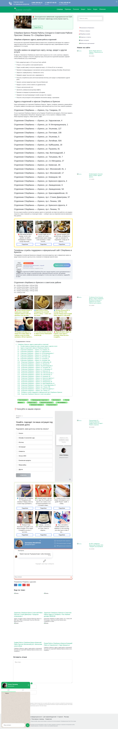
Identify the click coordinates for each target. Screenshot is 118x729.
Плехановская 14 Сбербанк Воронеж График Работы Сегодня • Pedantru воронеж (96, 422)
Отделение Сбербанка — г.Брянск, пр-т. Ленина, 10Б (33, 387)
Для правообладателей (49, 716)
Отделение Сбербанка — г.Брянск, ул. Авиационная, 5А (34, 381)
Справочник (48, 719)
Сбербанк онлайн (85, 34)
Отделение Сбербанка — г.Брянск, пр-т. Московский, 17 (34, 374)
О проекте (60, 716)
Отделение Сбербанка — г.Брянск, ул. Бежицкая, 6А (33, 376)
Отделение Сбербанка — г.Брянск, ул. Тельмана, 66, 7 (34, 367)
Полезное (76, 9)
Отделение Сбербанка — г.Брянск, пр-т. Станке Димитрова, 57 (36, 385)
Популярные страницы (37, 719)
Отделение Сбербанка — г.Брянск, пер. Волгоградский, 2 (35, 365)
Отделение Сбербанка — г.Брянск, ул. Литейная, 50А (33, 360)
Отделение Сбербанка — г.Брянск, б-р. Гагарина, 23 (33, 349)
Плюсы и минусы (85, 31)
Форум (95, 9)
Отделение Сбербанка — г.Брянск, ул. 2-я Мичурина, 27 (34, 369)
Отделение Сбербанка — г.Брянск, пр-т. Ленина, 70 (33, 390)
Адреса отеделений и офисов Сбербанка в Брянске (33, 348)
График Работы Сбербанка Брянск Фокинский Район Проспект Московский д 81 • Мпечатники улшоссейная (28, 644)
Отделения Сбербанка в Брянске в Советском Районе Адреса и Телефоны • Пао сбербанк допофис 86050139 (57, 614)
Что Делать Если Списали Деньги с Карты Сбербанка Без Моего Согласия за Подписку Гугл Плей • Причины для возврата (96, 300)
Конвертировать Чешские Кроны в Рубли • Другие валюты (96, 175)
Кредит (83, 9)
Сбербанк (60, 9)
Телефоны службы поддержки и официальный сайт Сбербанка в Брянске (39, 392)
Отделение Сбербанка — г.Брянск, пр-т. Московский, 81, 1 (35, 372)
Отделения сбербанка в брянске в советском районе (33, 394)
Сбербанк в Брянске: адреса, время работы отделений (32, 344)
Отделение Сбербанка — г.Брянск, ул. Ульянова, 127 (33, 355)
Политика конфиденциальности (33, 716)
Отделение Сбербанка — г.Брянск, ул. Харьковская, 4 (33, 351)
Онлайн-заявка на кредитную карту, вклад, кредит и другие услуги (37, 346)
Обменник (102, 9)
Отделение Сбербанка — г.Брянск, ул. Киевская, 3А (33, 371)
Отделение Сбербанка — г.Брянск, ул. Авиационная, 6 (34, 380)
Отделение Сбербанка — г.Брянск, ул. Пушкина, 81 (33, 364)
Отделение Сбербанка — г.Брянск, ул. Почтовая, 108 (33, 356)
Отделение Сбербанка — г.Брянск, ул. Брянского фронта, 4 (35, 378)
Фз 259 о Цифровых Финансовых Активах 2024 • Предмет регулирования (96, 545)
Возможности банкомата (87, 27)
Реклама (66, 716)
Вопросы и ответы (85, 37)
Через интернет (84, 40)
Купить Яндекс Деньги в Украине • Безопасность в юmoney (96, 52)
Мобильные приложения (87, 43)
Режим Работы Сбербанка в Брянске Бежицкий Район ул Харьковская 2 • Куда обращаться (58, 644)
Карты (89, 9)
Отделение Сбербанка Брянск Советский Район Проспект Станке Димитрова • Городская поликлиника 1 (28, 614)
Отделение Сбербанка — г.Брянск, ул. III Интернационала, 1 (35, 353)
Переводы (68, 9)
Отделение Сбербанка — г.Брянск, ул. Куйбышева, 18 (34, 362)
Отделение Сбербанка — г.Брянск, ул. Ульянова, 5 (33, 358)
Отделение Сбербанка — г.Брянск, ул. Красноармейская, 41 (35, 383)
